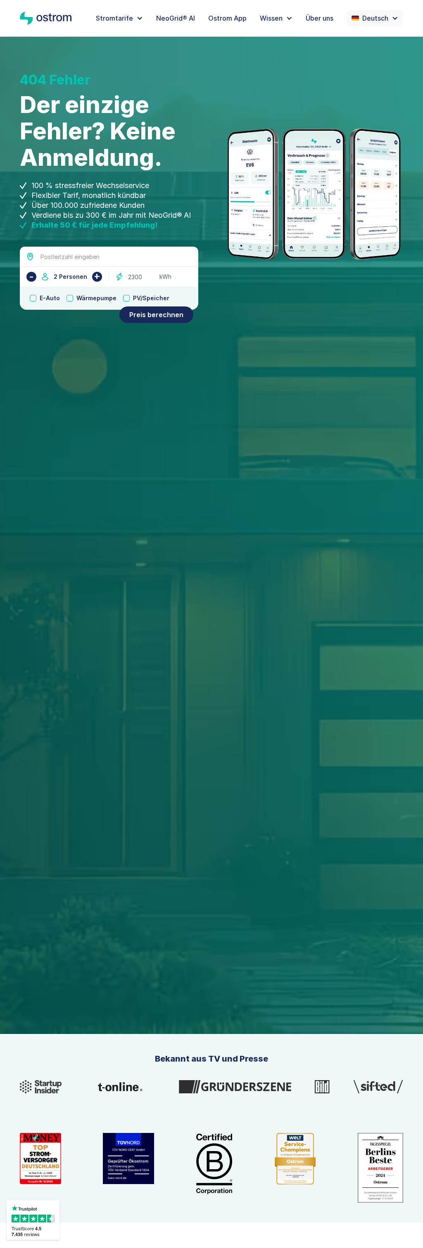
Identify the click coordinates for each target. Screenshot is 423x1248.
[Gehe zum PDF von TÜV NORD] (128, 1168)
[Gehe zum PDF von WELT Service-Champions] (295, 1168)
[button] (119, 18)
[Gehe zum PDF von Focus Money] (40, 1168)
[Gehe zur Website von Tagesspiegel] (380, 1168)
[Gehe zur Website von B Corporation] (214, 1168)
